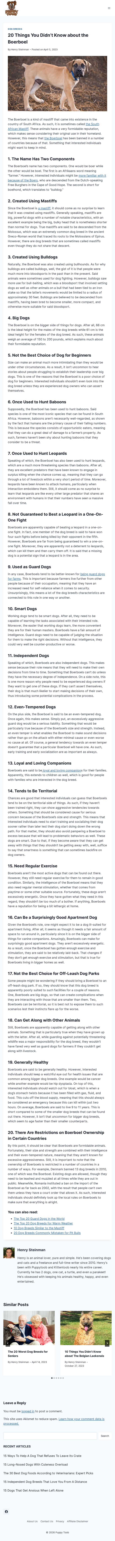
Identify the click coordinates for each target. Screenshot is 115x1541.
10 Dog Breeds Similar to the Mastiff (39, 1228)
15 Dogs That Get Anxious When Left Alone (33, 1490)
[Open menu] (109, 8)
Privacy (60, 1521)
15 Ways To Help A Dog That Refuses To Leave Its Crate (42, 1456)
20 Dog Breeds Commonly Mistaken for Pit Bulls (47, 1233)
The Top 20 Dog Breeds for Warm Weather (43, 1223)
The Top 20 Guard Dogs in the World (39, 1218)
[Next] (107, 1343)
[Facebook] (6, 1511)
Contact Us (47, 1521)
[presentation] (29, 1328)
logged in (27, 1411)
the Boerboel (53, 138)
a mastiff (44, 208)
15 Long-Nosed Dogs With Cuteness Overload (35, 1464)
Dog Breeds (15, 29)
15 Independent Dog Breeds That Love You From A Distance (45, 1482)
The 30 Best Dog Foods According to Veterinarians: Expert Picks (48, 1473)
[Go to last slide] (8, 1343)
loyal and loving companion (61, 770)
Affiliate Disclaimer (77, 1521)
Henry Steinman (20, 49)
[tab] (52, 1378)
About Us (32, 1521)
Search (105, 1435)
